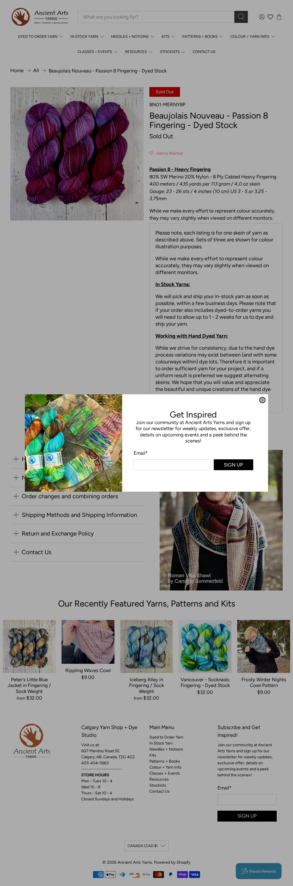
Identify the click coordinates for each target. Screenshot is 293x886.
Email (141, 453)
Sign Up (233, 465)
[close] (262, 400)
